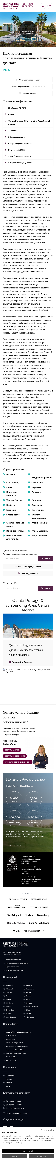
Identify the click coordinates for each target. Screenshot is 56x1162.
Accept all (28, 1151)
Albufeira (9, 985)
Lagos (28, 996)
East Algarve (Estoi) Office (16, 1053)
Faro (8, 996)
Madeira (9, 1003)
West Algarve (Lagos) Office (17, 1046)
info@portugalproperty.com (17, 1113)
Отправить (45, 558)
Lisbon (8, 999)
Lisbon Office (11, 1036)
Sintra (8, 1014)
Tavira (28, 1014)
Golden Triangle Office (14, 1043)
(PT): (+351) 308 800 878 (15, 1108)
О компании (10, 1075)
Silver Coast (10, 1010)
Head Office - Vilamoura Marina (18, 1032)
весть (8, 1086)
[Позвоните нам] (43, 6)
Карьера (9, 1082)
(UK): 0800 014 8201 (13, 1101)
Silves (28, 1010)
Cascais (9, 992)
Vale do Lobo (11, 1017)
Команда (9, 1079)
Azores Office (11, 1060)
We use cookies (9, 1133)
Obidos (29, 1003)
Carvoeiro (30, 989)
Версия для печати (29, 573)
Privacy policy (47, 1130)
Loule (28, 999)
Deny (14, 1156)
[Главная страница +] (18, 6)
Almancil (9, 989)
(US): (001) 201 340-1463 (14, 1105)
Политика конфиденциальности (17, 963)
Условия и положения (13, 960)
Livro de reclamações (14, 970)
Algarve (29, 985)
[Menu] (50, 6)
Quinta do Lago (32, 1006)
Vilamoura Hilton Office (15, 1050)
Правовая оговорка (12, 967)
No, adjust (41, 1156)
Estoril (28, 992)
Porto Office (10, 1039)
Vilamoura (30, 1017)
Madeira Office (12, 1057)
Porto (8, 1006)
